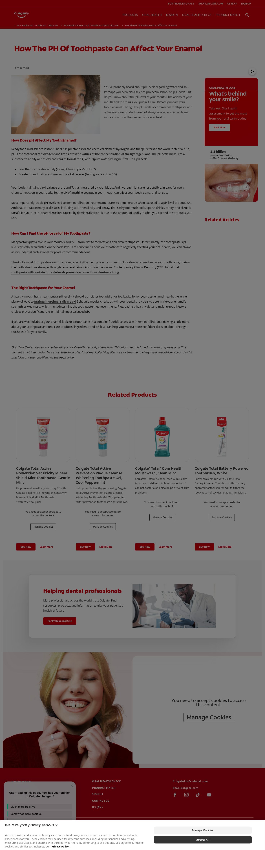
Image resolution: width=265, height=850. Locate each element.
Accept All (202, 839)
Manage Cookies (202, 830)
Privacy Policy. (60, 846)
